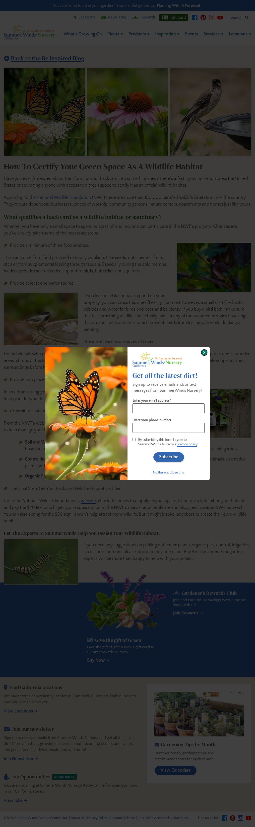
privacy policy (187, 444)
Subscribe (168, 457)
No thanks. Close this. (169, 472)
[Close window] (204, 352)
